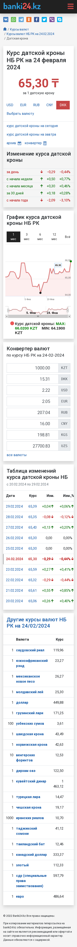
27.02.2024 (14, 527)
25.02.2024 (14, 548)
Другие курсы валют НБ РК (37, 623)
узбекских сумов (30, 724)
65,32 (32, 580)
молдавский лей (29, 692)
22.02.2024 (14, 580)
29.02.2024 (14, 506)
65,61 (32, 590)
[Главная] (5, 29)
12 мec (54, 237)
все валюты (17, 455)
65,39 (32, 506)
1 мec (13, 237)
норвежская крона (31, 745)
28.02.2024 (14, 517)
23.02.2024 (14, 569)
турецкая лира (28, 797)
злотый (22, 865)
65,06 (32, 601)
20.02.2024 (14, 601)
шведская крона (30, 734)
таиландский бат (30, 844)
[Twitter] (44, 19)
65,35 (32, 517)
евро (20, 896)
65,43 (32, 527)
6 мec (40, 237)
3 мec (27, 237)
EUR (23, 105)
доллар (22, 702)
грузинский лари (29, 713)
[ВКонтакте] (5, 19)
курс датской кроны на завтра (31, 134)
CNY (49, 105)
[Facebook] (36, 19)
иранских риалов (30, 818)
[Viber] (52, 19)
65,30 (32, 538)
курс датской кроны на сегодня (32, 126)
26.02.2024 (14, 538)
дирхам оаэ (26, 771)
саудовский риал (30, 650)
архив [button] (11, 143)
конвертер (33, 143)
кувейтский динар (31, 781)
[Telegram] (21, 19)
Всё (67, 237)
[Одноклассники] (28, 19)
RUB (36, 105)
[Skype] (59, 19)
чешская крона (28, 807)
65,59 (32, 569)
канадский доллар (31, 855)
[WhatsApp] (13, 19)
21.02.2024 (14, 590)
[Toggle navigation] (69, 6)
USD (10, 105)
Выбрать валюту (20, 114)
